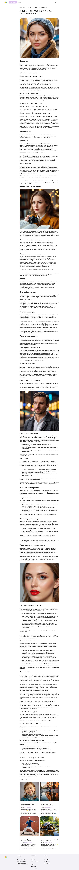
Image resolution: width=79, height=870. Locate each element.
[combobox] (36, 2)
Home (21, 7)
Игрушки (25, 7)
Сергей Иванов (24, 17)
